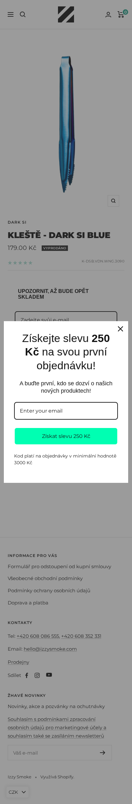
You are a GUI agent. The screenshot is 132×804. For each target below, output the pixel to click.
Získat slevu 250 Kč (66, 436)
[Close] (120, 329)
